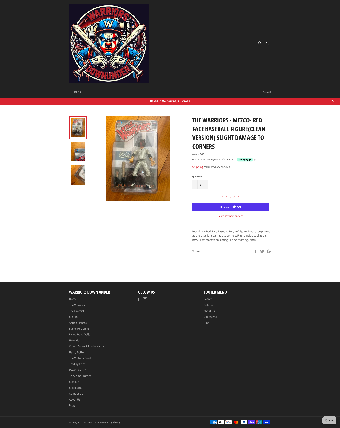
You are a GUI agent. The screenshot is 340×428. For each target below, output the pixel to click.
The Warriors (77, 305)
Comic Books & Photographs (86, 346)
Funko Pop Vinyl (79, 329)
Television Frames (80, 376)
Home (72, 299)
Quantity (197, 176)
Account (267, 92)
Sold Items (75, 388)
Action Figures (78, 323)
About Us (74, 400)
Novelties (75, 340)
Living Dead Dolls (79, 334)
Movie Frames (77, 370)
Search (208, 299)
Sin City (73, 317)
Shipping (197, 167)
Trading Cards (77, 364)
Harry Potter (77, 352)
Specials (74, 382)
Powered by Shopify (110, 422)
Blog (72, 405)
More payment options (231, 216)
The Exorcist (76, 311)
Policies (208, 305)
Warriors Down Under (88, 422)
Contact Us (76, 394)
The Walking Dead (80, 358)
